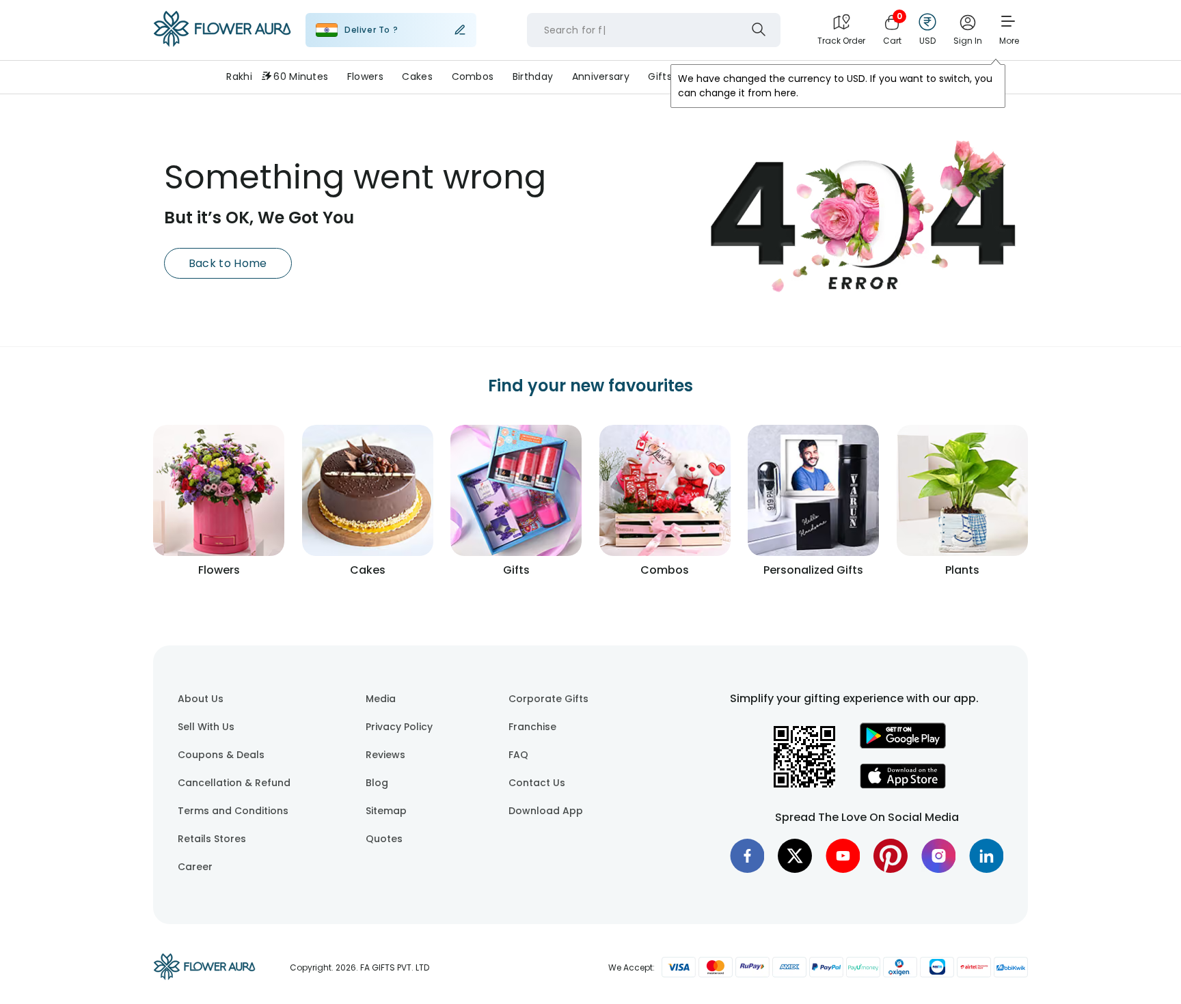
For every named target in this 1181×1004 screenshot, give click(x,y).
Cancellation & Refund (234, 783)
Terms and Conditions (233, 811)
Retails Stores (212, 839)
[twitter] (795, 856)
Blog (377, 783)
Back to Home (228, 263)
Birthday (533, 76)
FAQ (518, 755)
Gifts (659, 76)
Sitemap (386, 811)
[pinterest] (890, 856)
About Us (200, 699)
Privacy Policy (399, 727)
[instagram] (938, 856)
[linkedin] (986, 856)
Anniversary (600, 76)
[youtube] (843, 856)
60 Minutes (300, 76)
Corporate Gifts (548, 699)
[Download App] (903, 745)
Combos (473, 76)
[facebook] (747, 856)
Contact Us (536, 783)
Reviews (385, 755)
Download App (545, 811)
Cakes (417, 76)
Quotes (384, 839)
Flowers (365, 76)
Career (195, 867)
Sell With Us (206, 727)
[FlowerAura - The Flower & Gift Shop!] (222, 44)
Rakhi (239, 76)
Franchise (532, 727)
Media (381, 699)
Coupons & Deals (221, 755)
